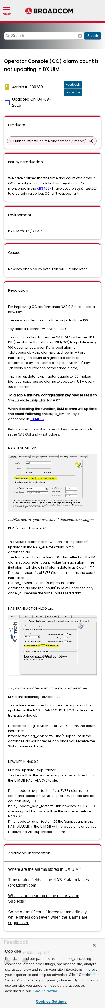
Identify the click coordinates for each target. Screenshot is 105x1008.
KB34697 (44, 188)
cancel (80, 35)
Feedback (72, 84)
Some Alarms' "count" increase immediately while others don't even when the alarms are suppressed (47, 917)
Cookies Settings (51, 1001)
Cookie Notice (45, 991)
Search (92, 36)
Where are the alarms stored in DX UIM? (44, 869)
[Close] (94, 945)
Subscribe (72, 92)
